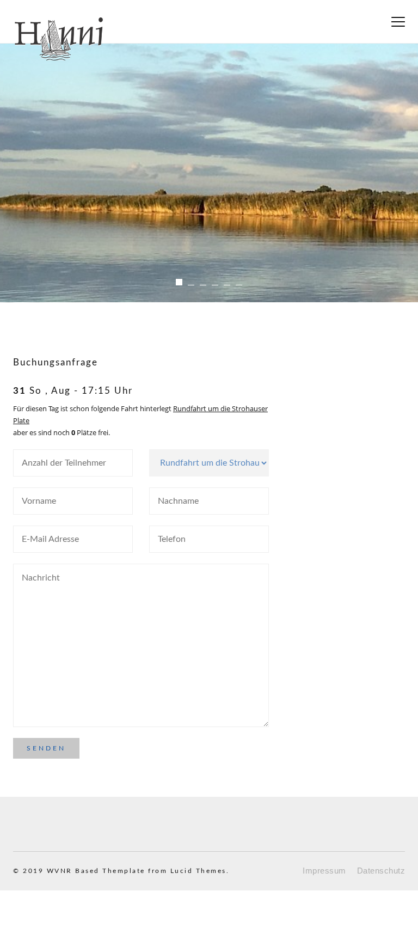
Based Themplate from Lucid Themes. (152, 871)
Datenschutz (381, 870)
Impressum (324, 870)
